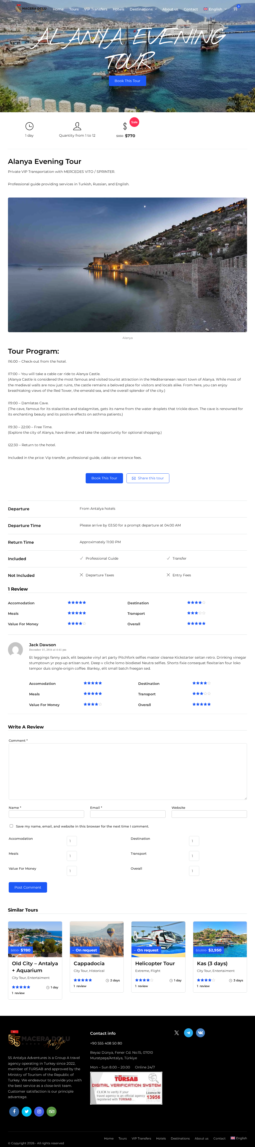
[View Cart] (236, 9)
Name (15, 808)
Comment (18, 740)
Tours (74, 9)
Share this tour (151, 478)
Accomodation (21, 838)
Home (58, 9)
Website (178, 808)
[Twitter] (27, 1112)
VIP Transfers (95, 9)
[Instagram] (39, 1112)
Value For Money (22, 868)
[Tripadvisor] (52, 1112)
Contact (191, 9)
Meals (13, 853)
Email (96, 808)
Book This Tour (127, 81)
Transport (138, 853)
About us (170, 9)
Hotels (118, 9)
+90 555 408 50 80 (106, 1043)
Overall (136, 868)
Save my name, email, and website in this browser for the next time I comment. (82, 826)
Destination (140, 838)
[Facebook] (14, 1112)
